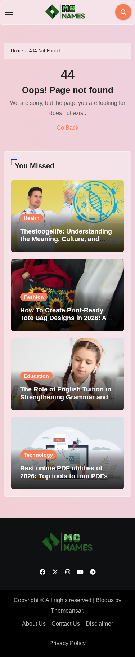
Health (32, 218)
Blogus (105, 600)
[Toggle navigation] (9, 12)
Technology (38, 455)
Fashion (34, 297)
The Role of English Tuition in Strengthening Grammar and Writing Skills (65, 397)
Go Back (67, 128)
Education (36, 376)
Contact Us (65, 624)
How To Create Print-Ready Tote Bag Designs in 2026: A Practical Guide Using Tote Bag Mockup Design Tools (63, 322)
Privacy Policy (67, 643)
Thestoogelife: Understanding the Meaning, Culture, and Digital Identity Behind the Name (66, 243)
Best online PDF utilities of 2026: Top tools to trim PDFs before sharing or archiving (64, 476)
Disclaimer (99, 624)
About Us (34, 624)
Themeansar (67, 611)
